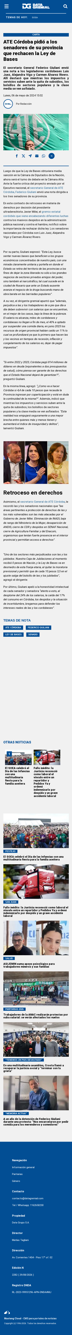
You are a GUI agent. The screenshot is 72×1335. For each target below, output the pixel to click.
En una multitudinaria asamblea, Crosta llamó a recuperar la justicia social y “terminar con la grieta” (33, 1068)
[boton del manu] (6, 6)
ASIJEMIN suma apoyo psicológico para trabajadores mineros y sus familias (29, 965)
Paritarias (17, 1174)
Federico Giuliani (38, 627)
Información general (23, 1167)
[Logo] (36, 7)
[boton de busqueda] (65, 6)
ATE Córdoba (13, 627)
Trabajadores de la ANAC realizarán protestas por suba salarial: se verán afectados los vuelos (35, 1016)
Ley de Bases (13, 634)
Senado (33, 634)
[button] (16, 156)
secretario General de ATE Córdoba (42, 501)
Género (16, 1181)
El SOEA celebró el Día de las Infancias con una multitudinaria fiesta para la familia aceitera (17, 776)
